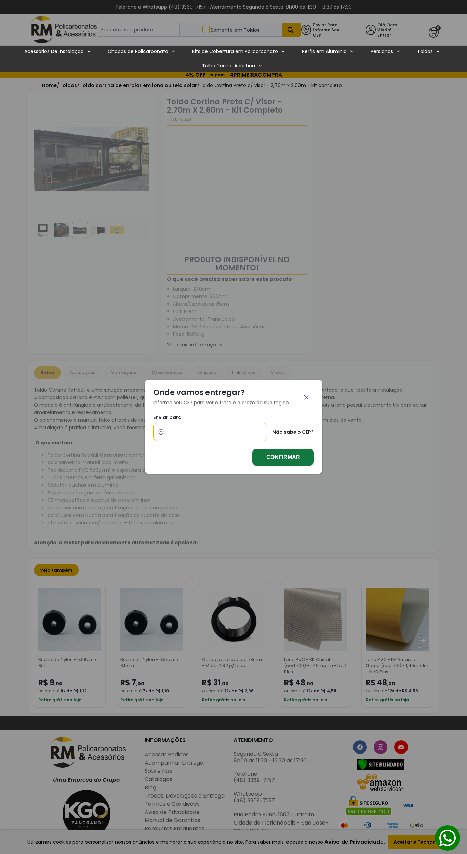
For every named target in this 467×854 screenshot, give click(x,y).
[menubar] (232, 59)
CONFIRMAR (283, 457)
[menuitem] (57, 51)
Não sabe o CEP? (293, 432)
